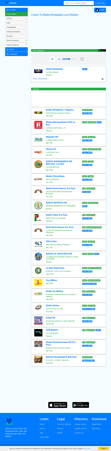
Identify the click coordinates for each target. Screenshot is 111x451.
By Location (11, 10)
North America (13, 40)
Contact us (78, 433)
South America (13, 45)
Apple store (96, 424)
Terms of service (64, 424)
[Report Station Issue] (103, 78)
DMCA (59, 433)
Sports (42, 428)
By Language (12, 54)
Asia (8, 23)
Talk (41, 433)
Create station (80, 424)
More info (87, 448)
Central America (13, 32)
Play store (96, 428)
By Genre (10, 49)
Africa (9, 18)
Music (42, 424)
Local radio (11, 14)
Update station (80, 428)
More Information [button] (40, 79)
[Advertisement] (15, 91)
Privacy (60, 428)
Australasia (11, 27)
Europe (10, 36)
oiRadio (12, 3)
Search (100, 3)
